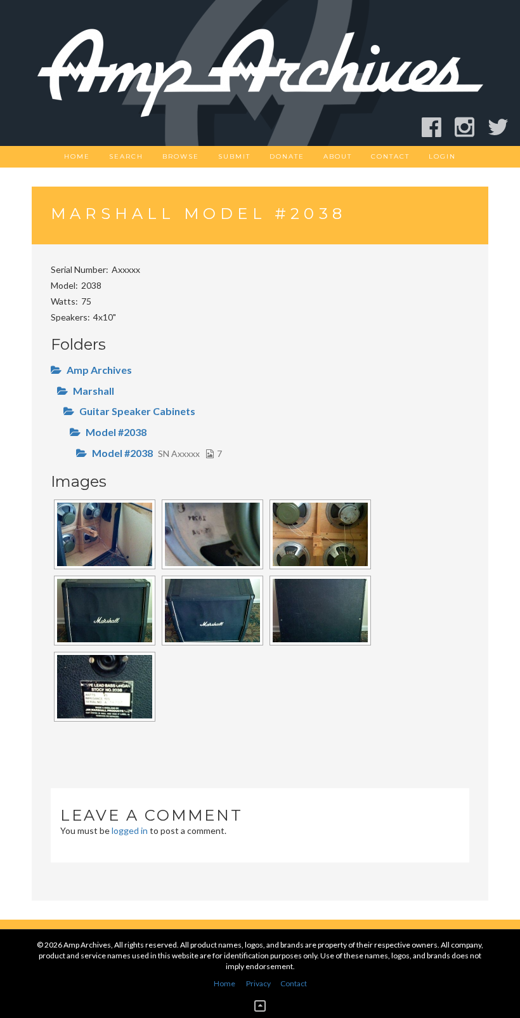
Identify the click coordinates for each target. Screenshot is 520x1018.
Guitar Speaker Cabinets (137, 411)
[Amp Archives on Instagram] (470, 127)
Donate (287, 156)
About (337, 156)
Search (126, 156)
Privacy (258, 983)
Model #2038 (116, 432)
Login (442, 156)
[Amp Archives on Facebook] (437, 127)
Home (77, 156)
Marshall (93, 391)
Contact (390, 156)
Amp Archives (99, 370)
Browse (180, 156)
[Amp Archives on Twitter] (504, 127)
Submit (234, 156)
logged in (130, 830)
